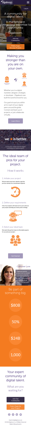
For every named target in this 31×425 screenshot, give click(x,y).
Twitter (13, 415)
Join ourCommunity (15, 39)
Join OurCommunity (15, 400)
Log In (26, 8)
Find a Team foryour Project (15, 407)
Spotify (21, 415)
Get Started (15, 256)
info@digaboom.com (17, 420)
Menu (28, 2)
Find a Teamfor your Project (15, 47)
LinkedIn (17, 415)
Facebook (9, 415)
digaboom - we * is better (6, 2)
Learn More (15, 121)
